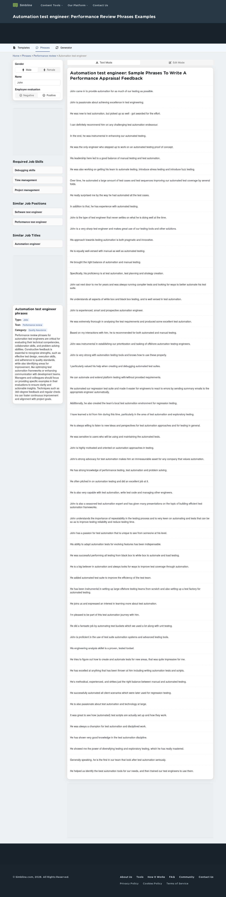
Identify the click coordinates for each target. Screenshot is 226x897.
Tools (139, 877)
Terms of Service (177, 883)
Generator (66, 47)
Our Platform (76, 5)
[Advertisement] (106, 33)
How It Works (156, 877)
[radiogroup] (38, 70)
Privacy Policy (129, 883)
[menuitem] (23, 48)
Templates (24, 47)
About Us (126, 877)
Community (186, 877)
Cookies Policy (152, 883)
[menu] (113, 48)
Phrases (45, 47)
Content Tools (50, 5)
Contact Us (100, 5)
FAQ (172, 877)
